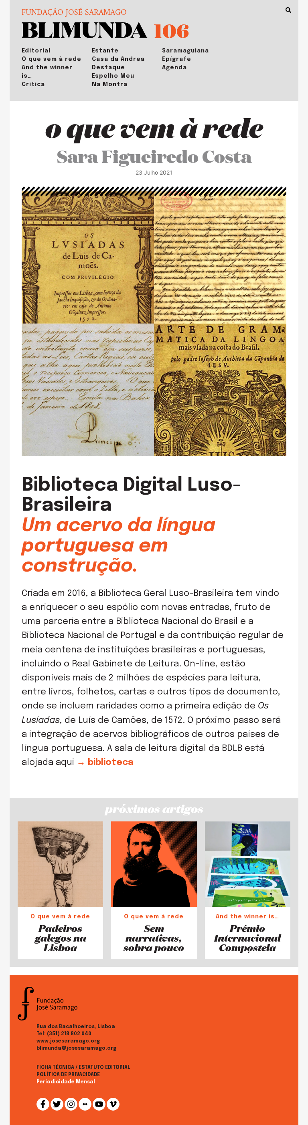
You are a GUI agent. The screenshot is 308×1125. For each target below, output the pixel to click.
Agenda (174, 67)
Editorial (36, 51)
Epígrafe (176, 59)
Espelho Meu (113, 76)
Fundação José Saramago (74, 13)
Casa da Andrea (118, 59)
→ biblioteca (105, 762)
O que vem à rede (51, 59)
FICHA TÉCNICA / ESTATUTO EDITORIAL (83, 1067)
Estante (105, 51)
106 (171, 30)
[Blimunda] (85, 29)
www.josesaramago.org (68, 1041)
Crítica (33, 84)
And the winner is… (47, 72)
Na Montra (110, 84)
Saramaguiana (185, 51)
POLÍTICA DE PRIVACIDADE (68, 1075)
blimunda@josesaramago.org (76, 1048)
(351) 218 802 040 (69, 1034)
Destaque (108, 67)
